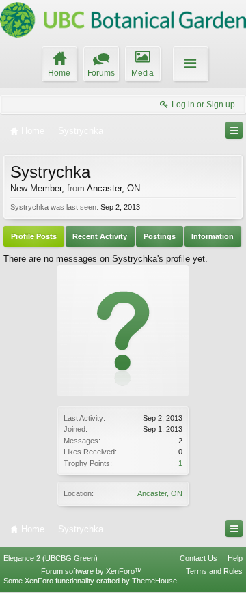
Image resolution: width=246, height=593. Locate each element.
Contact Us (198, 558)
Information (212, 236)
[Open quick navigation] (234, 130)
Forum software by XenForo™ (91, 571)
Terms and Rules (214, 571)
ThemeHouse (154, 581)
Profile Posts (34, 236)
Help (235, 558)
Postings (160, 236)
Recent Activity (99, 236)
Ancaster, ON (159, 493)
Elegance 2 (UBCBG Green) (50, 558)
